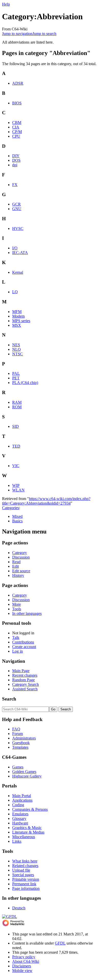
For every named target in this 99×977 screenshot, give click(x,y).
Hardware (20, 823)
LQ (15, 292)
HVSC (17, 228)
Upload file (21, 870)
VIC (15, 466)
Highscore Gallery (27, 776)
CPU (16, 136)
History (18, 575)
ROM (17, 407)
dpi (14, 165)
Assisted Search (25, 689)
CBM (16, 122)
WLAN (18, 490)
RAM (17, 402)
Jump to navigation (17, 33)
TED (16, 446)
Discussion (21, 557)
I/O (15, 248)
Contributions (23, 642)
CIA (15, 127)
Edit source (21, 571)
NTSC (17, 354)
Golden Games (24, 771)
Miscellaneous (23, 837)
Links (16, 841)
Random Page (23, 680)
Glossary (19, 818)
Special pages (23, 875)
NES (16, 345)
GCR (16, 204)
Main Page (20, 671)
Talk (15, 637)
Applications (22, 800)
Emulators (20, 814)
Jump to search (44, 33)
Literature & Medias (28, 832)
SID (15, 426)
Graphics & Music (27, 827)
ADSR (17, 83)
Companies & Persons (30, 809)
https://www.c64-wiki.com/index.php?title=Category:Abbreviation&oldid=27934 (46, 500)
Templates (20, 747)
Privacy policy (23, 957)
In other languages (27, 613)
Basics (17, 521)
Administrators (24, 738)
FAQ (16, 729)
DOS (16, 160)
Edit (15, 566)
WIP (16, 485)
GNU (16, 209)
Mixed (17, 516)
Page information (26, 888)
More (16, 604)
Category (19, 552)
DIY (16, 156)
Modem (18, 316)
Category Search (25, 684)
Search (9, 699)
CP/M (17, 132)
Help (6, 4)
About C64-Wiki (25, 961)
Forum (17, 733)
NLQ (16, 349)
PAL (16, 373)
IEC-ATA (20, 252)
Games (17, 767)
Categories (10, 508)
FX (15, 184)
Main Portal (21, 796)
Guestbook (21, 743)
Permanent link (24, 884)
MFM (17, 311)
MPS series (21, 321)
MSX (16, 325)
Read (16, 562)
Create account (24, 646)
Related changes (25, 865)
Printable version (25, 879)
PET (16, 378)
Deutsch (18, 908)
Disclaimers (21, 966)
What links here (24, 861)
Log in (17, 651)
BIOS (17, 103)
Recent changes (24, 675)
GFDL (60, 943)
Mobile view (22, 970)
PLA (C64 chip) (25, 382)
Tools (16, 609)
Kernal (17, 272)
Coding (18, 805)
